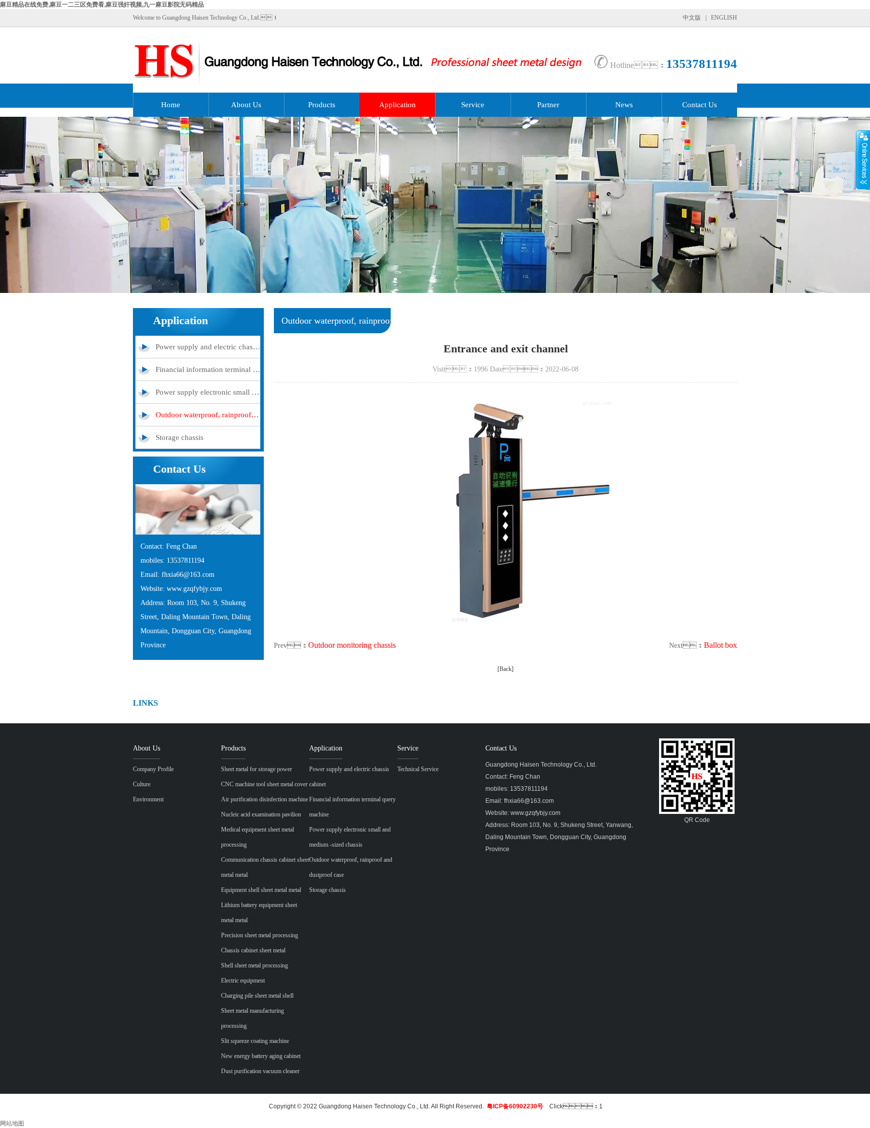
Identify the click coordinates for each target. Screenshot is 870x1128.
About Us (246, 105)
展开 (863, 159)
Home (170, 105)
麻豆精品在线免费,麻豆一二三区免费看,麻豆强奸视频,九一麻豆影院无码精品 (102, 4)
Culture (142, 784)
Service (472, 105)
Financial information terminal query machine (208, 369)
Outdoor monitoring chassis (352, 645)
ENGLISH (724, 17)
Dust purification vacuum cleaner (260, 1071)
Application (397, 105)
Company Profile (153, 769)
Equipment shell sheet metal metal (261, 889)
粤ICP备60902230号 (515, 1106)
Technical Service (418, 769)
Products (321, 105)
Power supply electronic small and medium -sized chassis (208, 392)
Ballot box (720, 645)
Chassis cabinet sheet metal (253, 950)
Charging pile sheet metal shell (257, 995)
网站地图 (12, 1123)
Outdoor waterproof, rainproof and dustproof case (208, 415)
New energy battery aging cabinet (261, 1056)
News (624, 105)
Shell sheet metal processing (254, 965)
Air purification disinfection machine (264, 799)
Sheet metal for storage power (256, 769)
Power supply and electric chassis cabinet (208, 347)
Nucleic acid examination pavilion (261, 814)
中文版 (692, 17)
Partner (548, 105)
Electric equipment (243, 980)
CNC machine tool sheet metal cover (264, 784)
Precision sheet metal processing (259, 935)
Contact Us (699, 105)
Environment (148, 799)
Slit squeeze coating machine (255, 1040)
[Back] (505, 668)
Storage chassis (179, 437)
